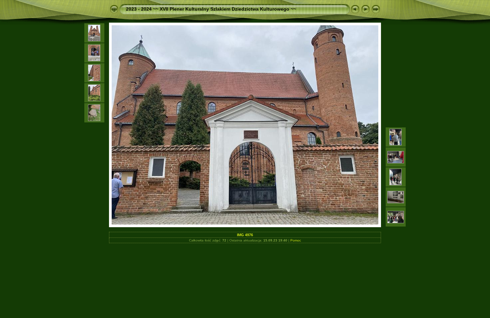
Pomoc (295, 240)
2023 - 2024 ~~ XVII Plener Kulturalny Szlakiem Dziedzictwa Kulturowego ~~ (211, 9)
